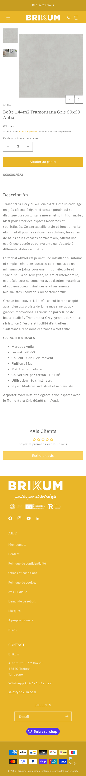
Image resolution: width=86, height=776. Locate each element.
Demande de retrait (22, 601)
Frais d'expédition (28, 131)
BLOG (12, 630)
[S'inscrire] (66, 716)
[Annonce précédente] (7, 5)
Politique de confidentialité (27, 563)
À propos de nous (20, 620)
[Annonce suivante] (78, 5)
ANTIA (7, 105)
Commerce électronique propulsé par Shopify (52, 771)
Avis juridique (17, 592)
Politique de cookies (22, 582)
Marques (14, 611)
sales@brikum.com (22, 692)
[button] (8, 17)
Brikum (22, 771)
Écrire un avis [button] (43, 455)
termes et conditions (22, 573)
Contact (13, 554)
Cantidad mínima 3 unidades (20, 138)
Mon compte (17, 544)
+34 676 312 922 (38, 683)
